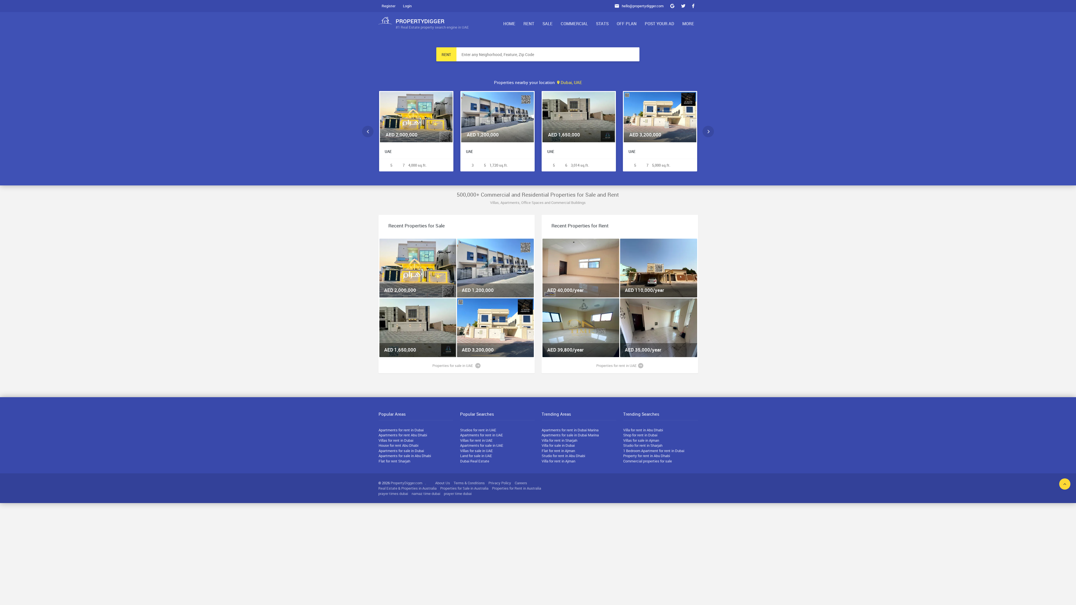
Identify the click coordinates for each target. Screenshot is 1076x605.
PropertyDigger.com (406, 482)
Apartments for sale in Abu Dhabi (405, 455)
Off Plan (627, 23)
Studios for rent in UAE (478, 429)
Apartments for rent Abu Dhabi (403, 435)
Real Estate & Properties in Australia (407, 488)
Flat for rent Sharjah (394, 461)
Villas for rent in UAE (476, 440)
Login (407, 5)
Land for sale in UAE (476, 455)
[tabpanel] (418, 268)
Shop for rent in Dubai (640, 435)
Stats (602, 23)
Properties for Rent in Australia (516, 488)
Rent (528, 23)
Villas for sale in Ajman (641, 440)
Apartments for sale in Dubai (401, 450)
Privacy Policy (499, 482)
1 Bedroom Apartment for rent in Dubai (653, 450)
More (688, 23)
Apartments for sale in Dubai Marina (570, 435)
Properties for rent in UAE (616, 365)
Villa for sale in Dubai (558, 445)
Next (708, 131)
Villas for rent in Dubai (396, 440)
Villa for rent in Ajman (558, 461)
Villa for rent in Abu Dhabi (643, 429)
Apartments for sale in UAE (481, 445)
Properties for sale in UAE (453, 365)
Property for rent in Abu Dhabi (646, 455)
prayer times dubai (393, 493)
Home (509, 23)
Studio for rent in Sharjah (642, 445)
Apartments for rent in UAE (481, 435)
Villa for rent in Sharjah (559, 440)
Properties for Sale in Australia (464, 488)
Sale (547, 23)
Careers (521, 482)
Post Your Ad (659, 23)
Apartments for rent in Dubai (401, 429)
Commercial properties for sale (647, 461)
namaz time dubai (426, 493)
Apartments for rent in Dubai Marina (570, 429)
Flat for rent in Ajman (558, 450)
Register (388, 5)
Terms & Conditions (469, 482)
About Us (442, 482)
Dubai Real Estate (474, 461)
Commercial (574, 23)
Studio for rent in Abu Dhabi (563, 455)
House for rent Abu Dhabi (398, 445)
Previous (368, 131)
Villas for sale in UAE (476, 450)
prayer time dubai (458, 493)
